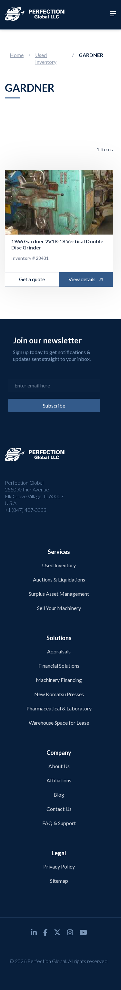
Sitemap (59, 881)
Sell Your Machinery (59, 608)
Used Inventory (45, 58)
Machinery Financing (59, 680)
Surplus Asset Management (59, 594)
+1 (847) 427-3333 (25, 510)
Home (17, 55)
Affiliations (58, 780)
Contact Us (59, 809)
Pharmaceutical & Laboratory (59, 708)
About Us (59, 766)
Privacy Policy (59, 866)
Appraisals (59, 651)
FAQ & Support (59, 823)
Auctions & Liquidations (59, 579)
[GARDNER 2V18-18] (59, 202)
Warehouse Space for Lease (59, 722)
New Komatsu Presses (59, 694)
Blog (59, 794)
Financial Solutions (58, 665)
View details (82, 279)
